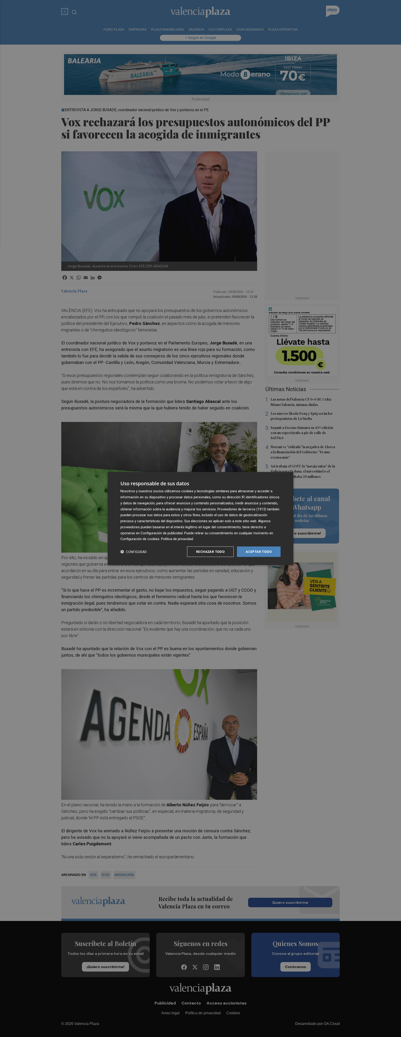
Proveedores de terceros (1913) (241, 509)
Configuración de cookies (139, 539)
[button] (133, 551)
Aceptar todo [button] (259, 551)
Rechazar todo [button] (210, 551)
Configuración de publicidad (162, 533)
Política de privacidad (177, 539)
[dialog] (200, 518)
